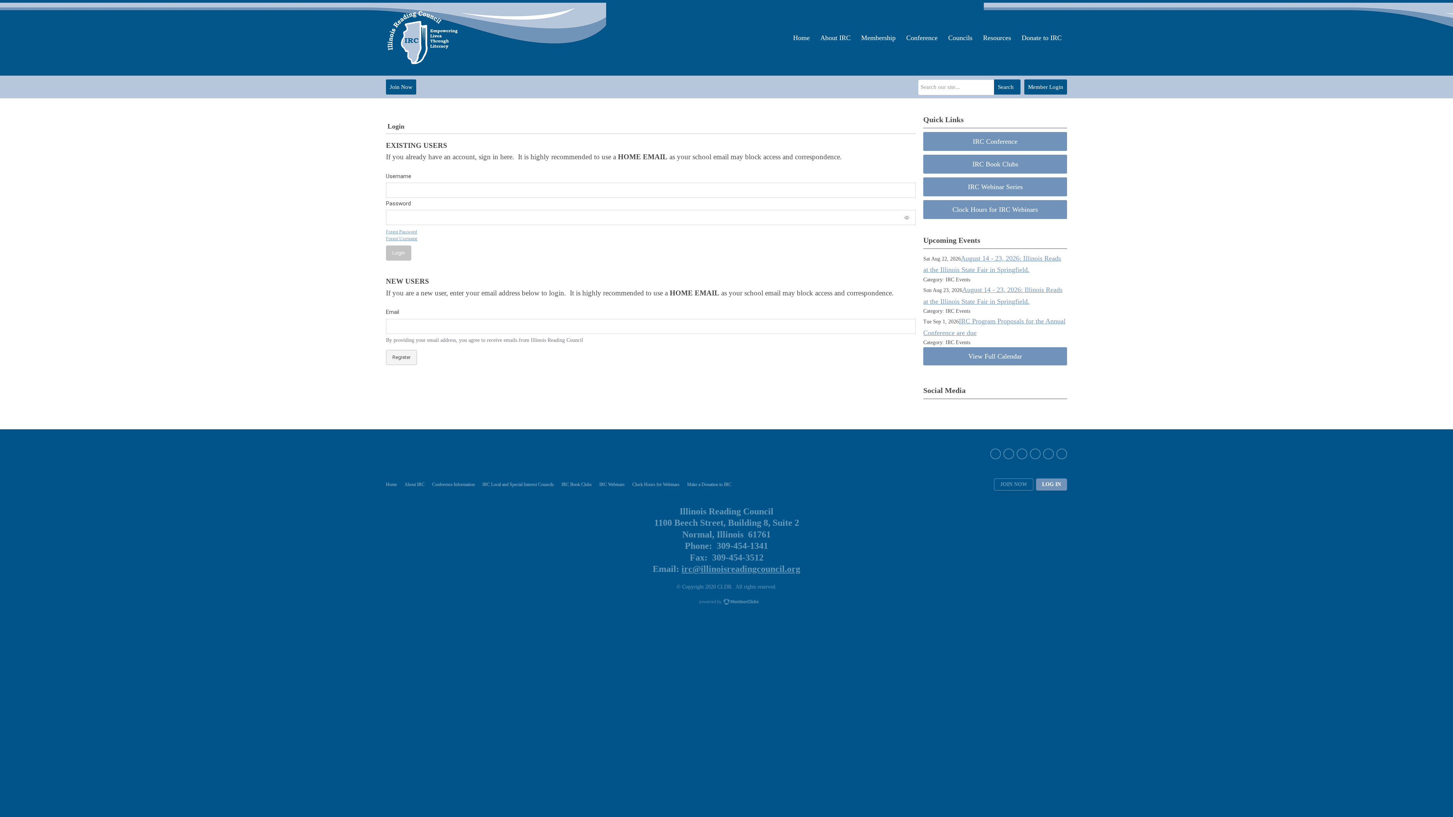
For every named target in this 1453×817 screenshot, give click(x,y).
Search (1006, 87)
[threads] (1061, 454)
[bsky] (1048, 454)
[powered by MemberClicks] (726, 602)
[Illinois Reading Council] (423, 37)
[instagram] (1022, 454)
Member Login (1045, 87)
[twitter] (1008, 454)
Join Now (401, 87)
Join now (1013, 484)
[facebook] (995, 454)
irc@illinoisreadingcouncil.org (740, 569)
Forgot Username (401, 238)
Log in (1051, 484)
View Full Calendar (995, 356)
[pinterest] (1035, 454)
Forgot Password (401, 232)
